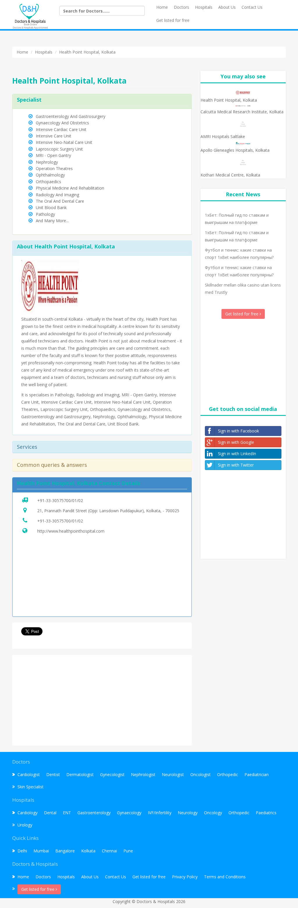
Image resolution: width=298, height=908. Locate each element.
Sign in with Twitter (236, 465)
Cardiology (27, 812)
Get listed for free (172, 20)
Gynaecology (129, 812)
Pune (128, 851)
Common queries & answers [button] (52, 464)
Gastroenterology (94, 812)
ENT (67, 812)
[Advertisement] (102, 700)
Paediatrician (256, 774)
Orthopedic (227, 774)
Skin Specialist (30, 786)
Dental (50, 812)
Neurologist (173, 774)
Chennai (109, 851)
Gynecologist (112, 774)
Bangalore (65, 851)
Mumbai (41, 851)
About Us (227, 7)
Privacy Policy (185, 876)
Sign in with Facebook (238, 431)
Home (162, 7)
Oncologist (200, 774)
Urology (24, 825)
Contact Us (252, 7)
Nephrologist (143, 774)
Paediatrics (266, 812)
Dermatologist (80, 774)
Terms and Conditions (225, 876)
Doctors (181, 7)
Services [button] (27, 446)
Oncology (213, 812)
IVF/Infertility (159, 812)
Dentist (53, 774)
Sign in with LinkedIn (237, 453)
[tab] (102, 447)
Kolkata (88, 851)
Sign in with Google (236, 442)
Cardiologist (28, 774)
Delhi (22, 851)
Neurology (188, 812)
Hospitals (203, 7)
